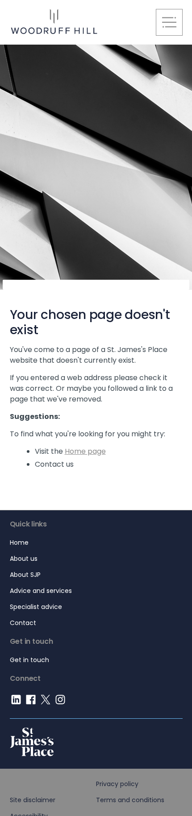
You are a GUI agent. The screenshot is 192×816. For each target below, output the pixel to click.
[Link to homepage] (77, 22)
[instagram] (61, 704)
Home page (85, 451)
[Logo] (96, 737)
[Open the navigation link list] (169, 22)
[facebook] (32, 704)
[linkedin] (17, 704)
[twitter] (46, 704)
